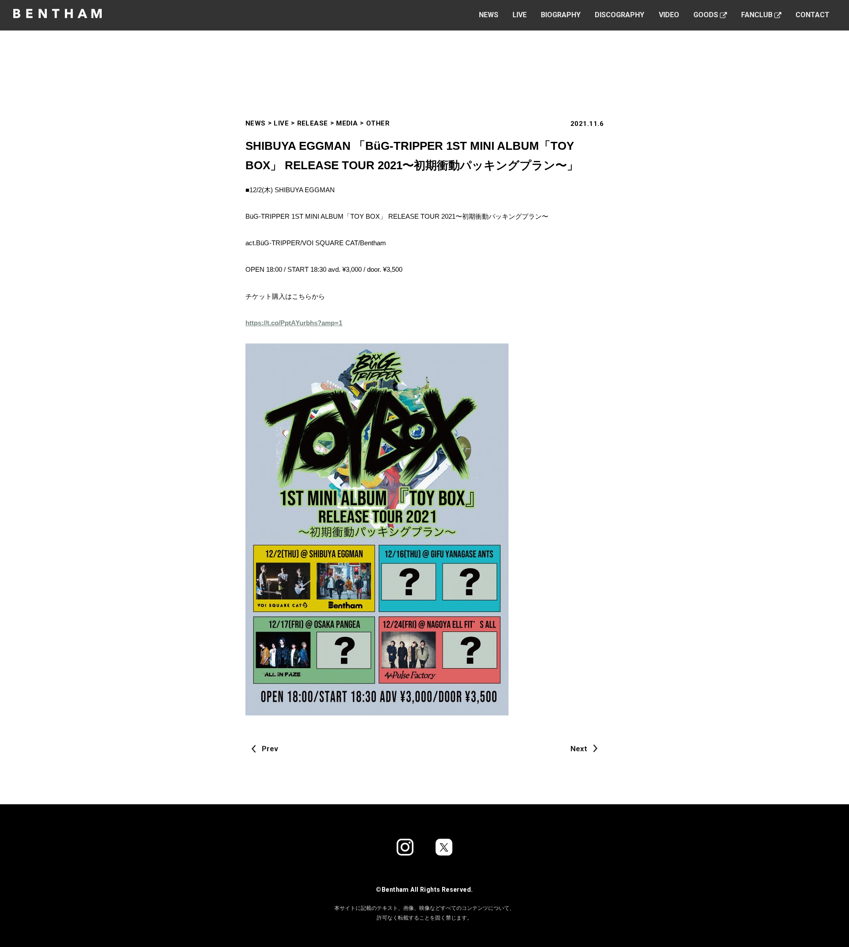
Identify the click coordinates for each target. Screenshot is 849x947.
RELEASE (312, 123)
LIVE (281, 123)
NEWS (255, 123)
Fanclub (757, 15)
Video (669, 15)
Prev (270, 748)
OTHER (378, 123)
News (488, 15)
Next (578, 748)
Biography (561, 15)
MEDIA (347, 123)
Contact (812, 15)
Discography (619, 15)
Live (519, 15)
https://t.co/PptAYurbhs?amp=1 (293, 323)
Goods (705, 15)
